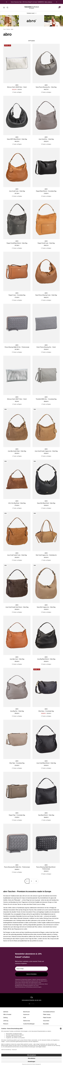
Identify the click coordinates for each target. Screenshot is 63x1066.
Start (4, 29)
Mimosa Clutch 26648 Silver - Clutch (17, 87)
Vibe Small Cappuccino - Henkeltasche (46, 555)
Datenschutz (26, 1020)
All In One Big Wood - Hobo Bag (17, 503)
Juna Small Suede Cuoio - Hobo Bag (17, 555)
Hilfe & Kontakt (7, 1014)
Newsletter (46, 1023)
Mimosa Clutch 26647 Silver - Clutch (17, 399)
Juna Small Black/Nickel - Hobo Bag (46, 763)
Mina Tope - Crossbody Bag (16, 763)
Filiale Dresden (47, 1017)
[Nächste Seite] (36, 881)
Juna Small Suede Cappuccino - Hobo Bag (46, 451)
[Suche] (7, 7)
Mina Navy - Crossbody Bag (46, 711)
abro (16, 85)
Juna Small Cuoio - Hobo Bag (17, 191)
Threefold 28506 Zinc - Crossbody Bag (46, 399)
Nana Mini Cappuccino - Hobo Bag (46, 607)
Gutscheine (46, 1020)
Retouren (5, 1023)
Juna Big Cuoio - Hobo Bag (17, 659)
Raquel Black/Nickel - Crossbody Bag (46, 191)
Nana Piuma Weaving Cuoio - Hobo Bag (46, 295)
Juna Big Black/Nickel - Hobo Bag (46, 659)
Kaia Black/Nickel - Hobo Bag (46, 815)
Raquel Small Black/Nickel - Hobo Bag (17, 243)
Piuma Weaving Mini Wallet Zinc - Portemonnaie (17, 867)
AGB (24, 1017)
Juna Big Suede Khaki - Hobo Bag (17, 451)
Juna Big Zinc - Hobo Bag (17, 711)
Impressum (26, 1014)
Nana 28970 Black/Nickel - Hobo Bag (17, 139)
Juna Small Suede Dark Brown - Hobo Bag (16, 607)
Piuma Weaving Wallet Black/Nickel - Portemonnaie (46, 868)
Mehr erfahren (48, 2)
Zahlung (5, 1017)
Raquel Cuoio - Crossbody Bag (17, 295)
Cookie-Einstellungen (29, 1023)
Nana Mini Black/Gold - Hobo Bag (46, 503)
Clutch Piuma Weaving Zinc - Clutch (46, 347)
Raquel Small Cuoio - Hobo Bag (46, 243)
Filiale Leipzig (46, 1014)
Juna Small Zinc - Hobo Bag (46, 139)
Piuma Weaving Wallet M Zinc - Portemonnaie (17, 347)
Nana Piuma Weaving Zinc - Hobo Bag (46, 87)
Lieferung (5, 1020)
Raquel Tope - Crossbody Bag (17, 815)
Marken (8, 29)
